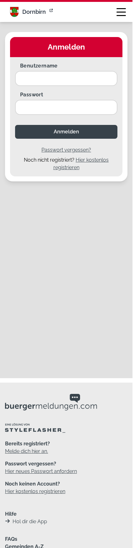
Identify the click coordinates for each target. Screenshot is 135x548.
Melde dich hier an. (26, 451)
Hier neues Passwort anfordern (41, 471)
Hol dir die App (30, 521)
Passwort (31, 95)
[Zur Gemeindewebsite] (52, 12)
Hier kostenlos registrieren (35, 491)
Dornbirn (34, 11)
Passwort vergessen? (66, 150)
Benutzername (39, 66)
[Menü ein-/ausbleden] (121, 12)
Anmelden (66, 132)
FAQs (11, 539)
